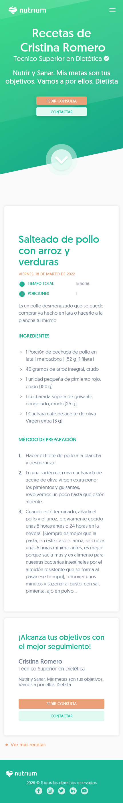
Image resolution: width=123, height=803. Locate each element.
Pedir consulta (61, 101)
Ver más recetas (28, 744)
